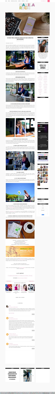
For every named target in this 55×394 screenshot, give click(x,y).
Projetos (45, 89)
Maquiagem (45, 87)
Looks (40, 87)
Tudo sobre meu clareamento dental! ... (24, 292)
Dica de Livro (45, 79)
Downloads (45, 81)
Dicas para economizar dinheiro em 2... (16, 292)
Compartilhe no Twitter (24, 275)
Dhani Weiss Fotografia (22, 267)
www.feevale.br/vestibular (21, 259)
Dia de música (40, 79)
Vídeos (40, 94)
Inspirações (45, 86)
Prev (22, 375)
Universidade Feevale (11, 207)
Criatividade (45, 76)
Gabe (10, 305)
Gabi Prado (11, 317)
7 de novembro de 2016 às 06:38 (13, 344)
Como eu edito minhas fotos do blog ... (31, 292)
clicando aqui (24, 242)
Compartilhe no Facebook (13, 275)
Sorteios (40, 92)
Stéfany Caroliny (12, 333)
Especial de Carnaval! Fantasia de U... (9, 292)
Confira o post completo (27, 30)
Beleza (40, 74)
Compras (40, 76)
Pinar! (31, 275)
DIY (40, 81)
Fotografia (40, 86)
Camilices (45, 74)
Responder (33, 330)
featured (40, 84)
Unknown (11, 343)
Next (33, 375)
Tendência (45, 92)
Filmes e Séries (45, 84)
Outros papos (40, 89)
